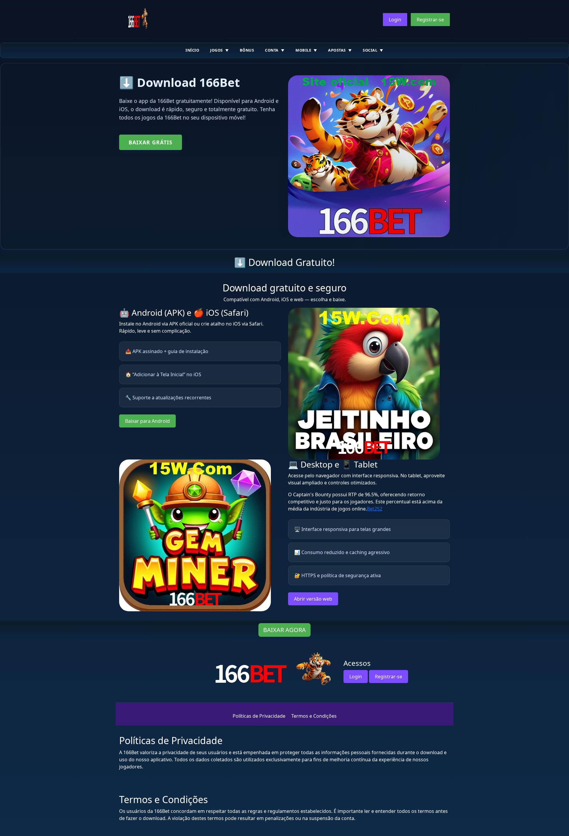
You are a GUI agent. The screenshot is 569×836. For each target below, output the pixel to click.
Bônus (247, 50)
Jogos (216, 50)
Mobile (303, 50)
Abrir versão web (313, 599)
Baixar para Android (147, 421)
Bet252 (374, 508)
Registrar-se (430, 19)
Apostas (337, 50)
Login (395, 19)
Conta (272, 50)
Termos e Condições (314, 716)
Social (370, 50)
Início (192, 50)
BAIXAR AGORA (284, 630)
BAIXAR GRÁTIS (150, 142)
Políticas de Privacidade (259, 716)
